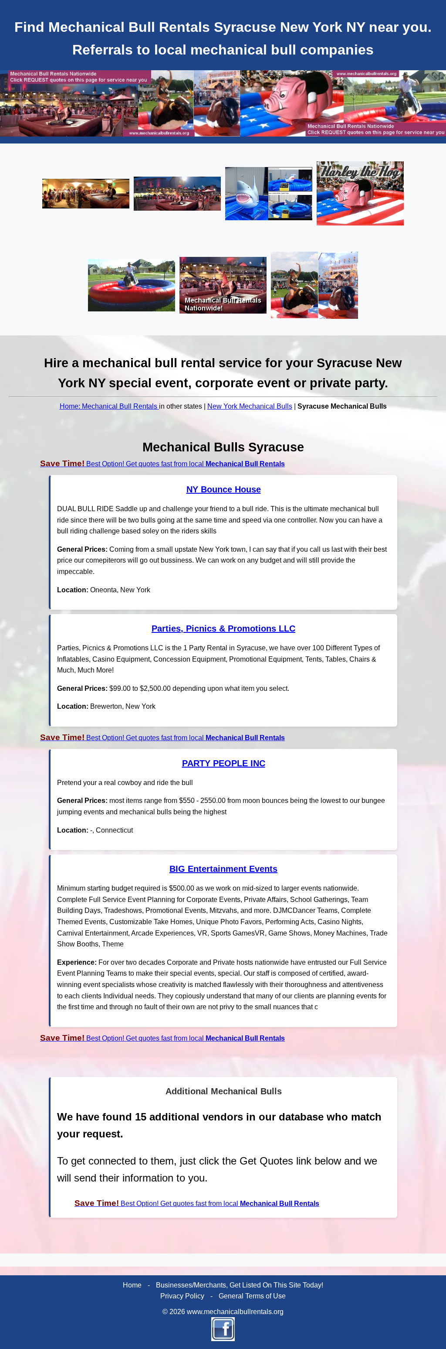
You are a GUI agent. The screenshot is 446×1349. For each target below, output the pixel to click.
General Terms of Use (252, 1296)
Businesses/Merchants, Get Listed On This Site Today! (239, 1285)
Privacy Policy (182, 1296)
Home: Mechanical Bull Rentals (109, 406)
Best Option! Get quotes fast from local (162, 464)
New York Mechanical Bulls (249, 406)
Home (132, 1285)
